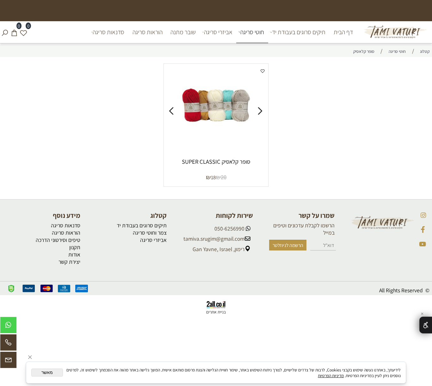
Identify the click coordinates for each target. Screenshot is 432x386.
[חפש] (5, 32)
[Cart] (14, 32)
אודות (74, 254)
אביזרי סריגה (218, 32)
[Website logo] (394, 32)
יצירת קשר (69, 261)
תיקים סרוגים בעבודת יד (298, 32)
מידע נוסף (66, 215)
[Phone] (8, 344)
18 (213, 177)
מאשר (47, 372)
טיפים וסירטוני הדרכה (58, 240)
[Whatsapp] (8, 327)
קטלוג (158, 215)
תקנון (74, 247)
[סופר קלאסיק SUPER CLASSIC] (216, 141)
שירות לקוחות (234, 215)
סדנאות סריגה (108, 32)
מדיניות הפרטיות (331, 375)
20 (223, 177)
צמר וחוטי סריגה (150, 232)
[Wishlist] (23, 32)
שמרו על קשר (317, 215)
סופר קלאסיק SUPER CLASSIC (216, 161)
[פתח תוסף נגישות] (425, 325)
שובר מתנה (183, 32)
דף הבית (343, 32)
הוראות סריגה (148, 32)
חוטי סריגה (252, 32)
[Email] (8, 361)
